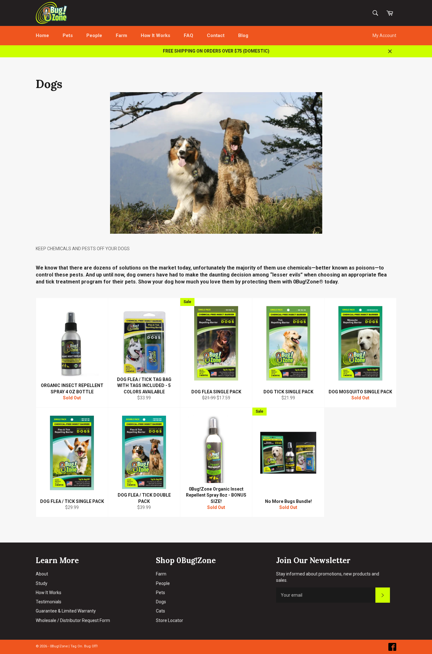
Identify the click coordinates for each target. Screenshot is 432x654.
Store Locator (169, 620)
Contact (216, 35)
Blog (243, 35)
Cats (160, 610)
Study (41, 583)
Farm (121, 35)
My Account (384, 35)
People (94, 35)
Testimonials (48, 601)
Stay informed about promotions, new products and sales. (327, 576)
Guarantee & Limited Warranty (66, 610)
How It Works (155, 35)
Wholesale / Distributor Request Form (73, 620)
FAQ (188, 35)
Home (42, 35)
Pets (68, 35)
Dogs (161, 601)
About (42, 573)
